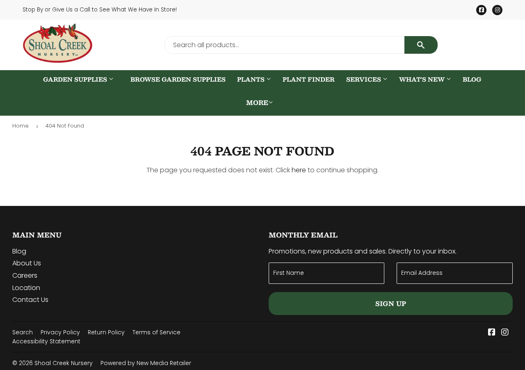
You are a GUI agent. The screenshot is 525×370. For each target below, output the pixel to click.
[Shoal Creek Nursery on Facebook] (491, 333)
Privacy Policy (60, 332)
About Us (26, 263)
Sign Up (390, 303)
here (299, 170)
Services (364, 79)
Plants (251, 79)
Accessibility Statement (46, 341)
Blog (472, 79)
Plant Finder (309, 79)
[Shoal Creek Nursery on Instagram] (505, 333)
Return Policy (106, 332)
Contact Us (30, 299)
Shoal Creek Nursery (63, 363)
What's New (422, 79)
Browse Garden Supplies (178, 79)
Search (22, 332)
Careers (24, 275)
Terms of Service (156, 332)
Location (26, 287)
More (257, 102)
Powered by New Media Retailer (145, 363)
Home (20, 126)
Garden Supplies (76, 79)
